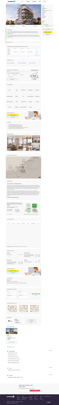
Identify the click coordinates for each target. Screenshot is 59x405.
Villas (35, 397)
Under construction (18, 322)
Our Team (41, 396)
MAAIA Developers (44, 8)
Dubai (22, 1)
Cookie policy (8, 401)
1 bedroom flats (14, 74)
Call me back (35, 390)
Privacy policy (13, 401)
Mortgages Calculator (25, 397)
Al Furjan (45, 11)
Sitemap (21, 401)
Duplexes (30, 397)
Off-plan (23, 396)
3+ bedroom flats (10, 76)
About (41, 397)
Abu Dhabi (28, 1)
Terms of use (18, 401)
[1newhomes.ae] (10, 398)
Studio (9, 74)
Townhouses (36, 396)
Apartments (43, 17)
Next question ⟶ (12, 79)
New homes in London (47, 396)
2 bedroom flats (21, 74)
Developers (34, 1)
